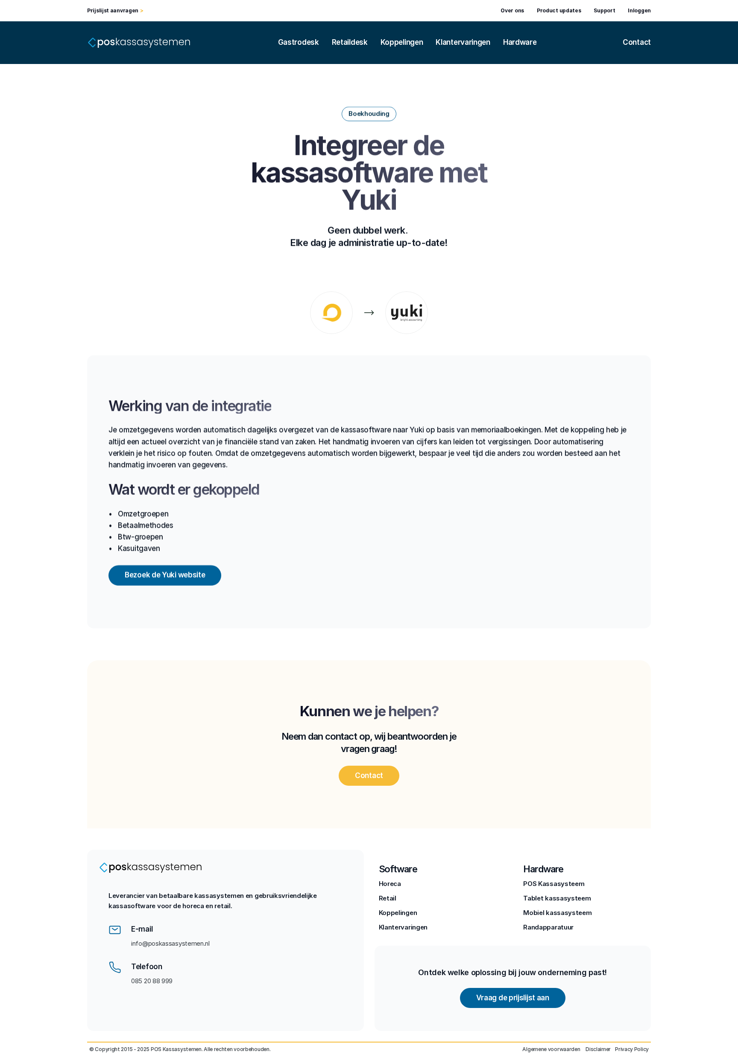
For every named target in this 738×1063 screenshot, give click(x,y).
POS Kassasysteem (553, 884)
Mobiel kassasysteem (557, 913)
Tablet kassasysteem (557, 898)
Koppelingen (398, 913)
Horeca (390, 884)
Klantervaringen (403, 927)
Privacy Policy (632, 1049)
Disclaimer (598, 1049)
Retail (387, 898)
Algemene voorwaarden (551, 1049)
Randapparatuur (548, 927)
